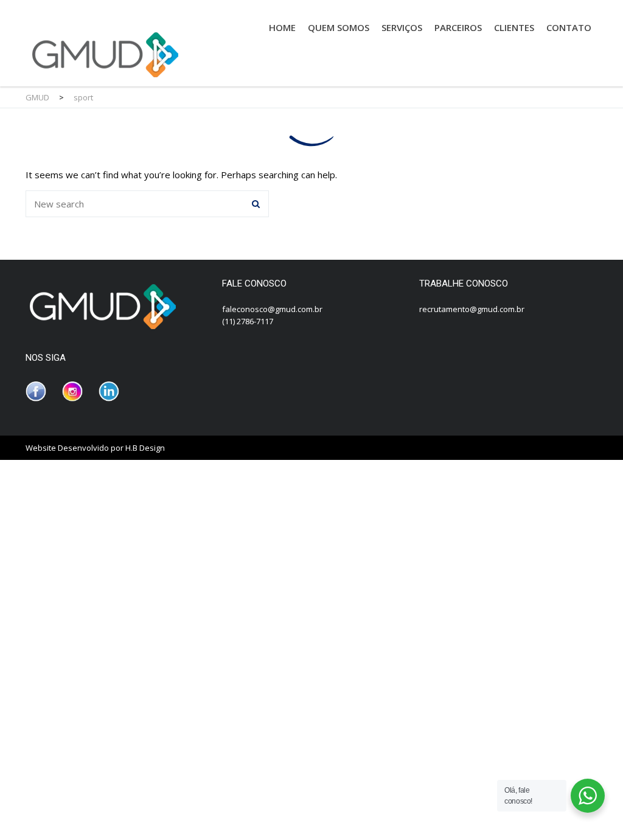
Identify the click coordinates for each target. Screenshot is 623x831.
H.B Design (145, 447)
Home (282, 27)
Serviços (401, 27)
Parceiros (458, 27)
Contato (568, 27)
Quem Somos (338, 27)
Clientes (514, 27)
